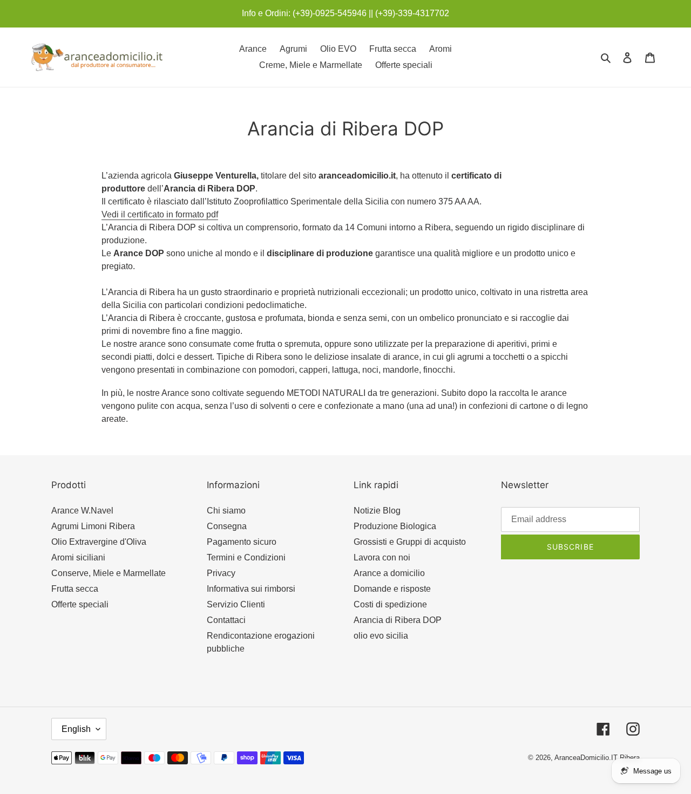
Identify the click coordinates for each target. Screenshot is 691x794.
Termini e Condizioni (246, 557)
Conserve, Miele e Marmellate (108, 573)
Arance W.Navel (82, 510)
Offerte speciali (80, 604)
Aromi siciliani (78, 557)
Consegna (227, 526)
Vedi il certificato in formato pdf (159, 214)
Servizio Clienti (236, 604)
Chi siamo (226, 510)
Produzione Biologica (395, 526)
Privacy (221, 573)
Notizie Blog (377, 510)
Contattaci (226, 620)
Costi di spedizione (390, 604)
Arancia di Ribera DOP (398, 620)
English (76, 729)
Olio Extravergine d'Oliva (98, 541)
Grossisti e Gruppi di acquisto (410, 541)
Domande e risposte (392, 588)
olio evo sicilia (381, 635)
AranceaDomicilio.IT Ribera (597, 758)
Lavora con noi (382, 557)
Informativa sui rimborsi (251, 588)
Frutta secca (74, 588)
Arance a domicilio (389, 573)
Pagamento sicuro (241, 541)
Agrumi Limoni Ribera (93, 526)
